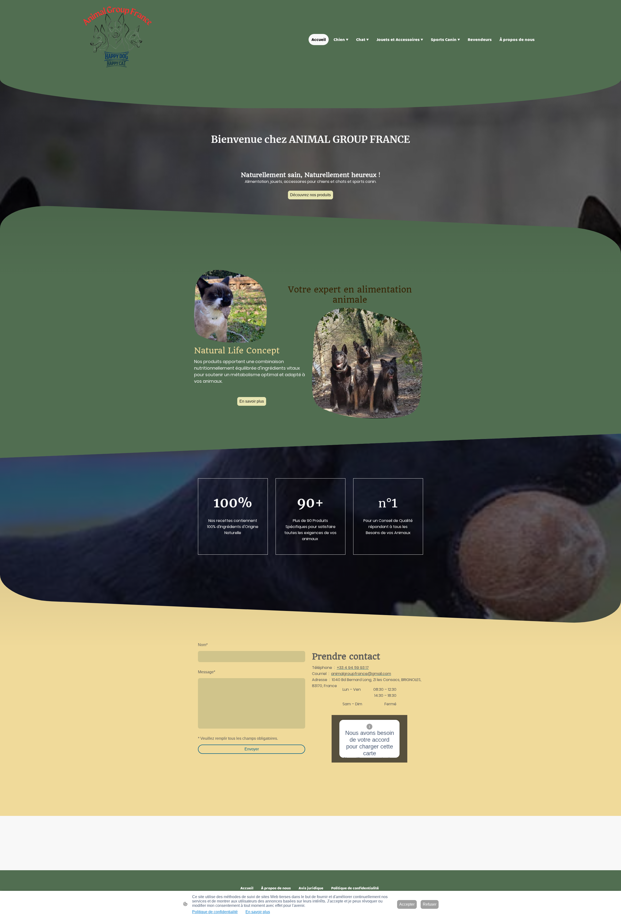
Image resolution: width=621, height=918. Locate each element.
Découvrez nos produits (310, 195)
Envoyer (252, 749)
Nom (203, 645)
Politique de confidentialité (215, 912)
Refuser (429, 904)
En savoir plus (251, 401)
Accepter (407, 904)
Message (206, 672)
